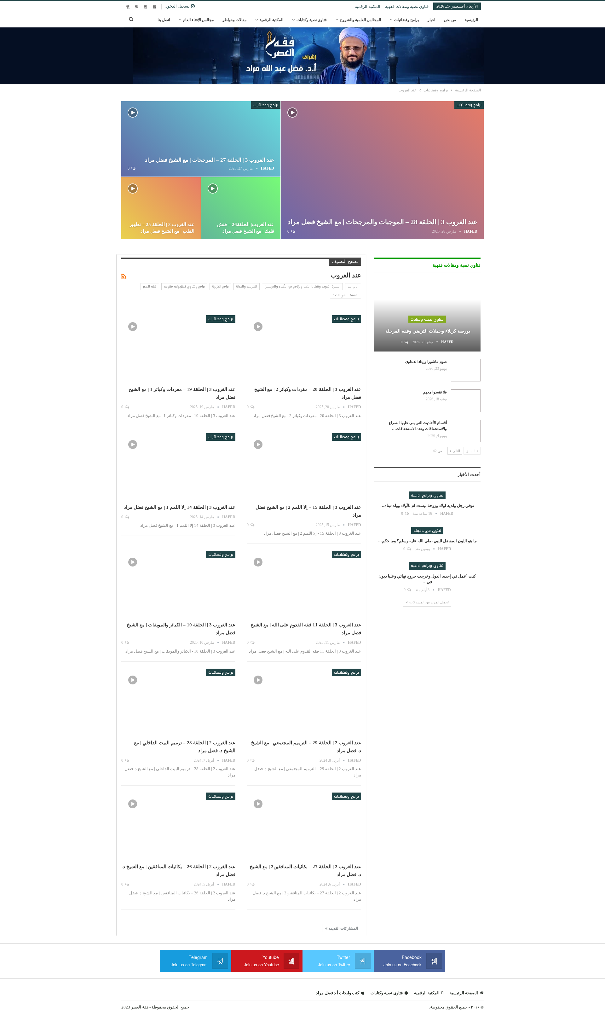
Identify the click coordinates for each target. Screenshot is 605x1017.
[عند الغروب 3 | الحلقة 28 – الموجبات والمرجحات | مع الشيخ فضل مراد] (382, 170)
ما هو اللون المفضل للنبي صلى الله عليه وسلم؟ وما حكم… (427, 540)
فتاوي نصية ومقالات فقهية (407, 6)
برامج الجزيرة (220, 286)
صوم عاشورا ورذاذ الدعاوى (426, 361)
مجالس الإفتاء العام (198, 20)
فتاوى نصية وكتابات (312, 20)
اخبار (431, 20)
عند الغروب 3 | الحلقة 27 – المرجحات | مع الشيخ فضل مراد (209, 160)
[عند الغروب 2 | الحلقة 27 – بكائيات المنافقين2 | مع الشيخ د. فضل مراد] (304, 826)
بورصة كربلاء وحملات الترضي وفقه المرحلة (427, 331)
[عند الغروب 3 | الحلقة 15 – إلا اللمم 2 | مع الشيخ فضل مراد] (304, 466)
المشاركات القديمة (342, 928)
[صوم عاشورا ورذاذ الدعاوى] (465, 370)
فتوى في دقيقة (427, 530)
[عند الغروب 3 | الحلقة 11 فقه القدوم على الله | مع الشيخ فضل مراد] (304, 584)
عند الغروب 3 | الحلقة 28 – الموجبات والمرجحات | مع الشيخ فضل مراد (382, 222)
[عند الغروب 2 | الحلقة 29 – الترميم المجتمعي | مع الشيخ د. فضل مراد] (304, 702)
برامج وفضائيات (406, 20)
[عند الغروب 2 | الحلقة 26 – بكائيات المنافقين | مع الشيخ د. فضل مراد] (178, 826)
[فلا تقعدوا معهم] (465, 401)
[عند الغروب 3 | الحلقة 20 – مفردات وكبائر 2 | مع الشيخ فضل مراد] (304, 348)
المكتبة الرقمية (367, 6)
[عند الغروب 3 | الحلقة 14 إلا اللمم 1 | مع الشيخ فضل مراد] (178, 466)
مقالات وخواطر (234, 20)
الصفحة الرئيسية (464, 993)
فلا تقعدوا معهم (435, 392)
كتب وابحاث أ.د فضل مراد (337, 993)
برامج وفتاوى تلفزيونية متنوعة (184, 286)
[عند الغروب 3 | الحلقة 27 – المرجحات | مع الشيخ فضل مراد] (201, 139)
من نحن (450, 20)
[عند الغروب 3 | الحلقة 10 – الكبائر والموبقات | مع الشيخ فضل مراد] (178, 584)
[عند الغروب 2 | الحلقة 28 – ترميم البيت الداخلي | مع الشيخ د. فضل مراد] (178, 702)
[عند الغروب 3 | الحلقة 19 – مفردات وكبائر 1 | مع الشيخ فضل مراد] (178, 348)
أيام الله (353, 286)
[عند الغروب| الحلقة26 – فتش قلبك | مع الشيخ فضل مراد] (241, 208)
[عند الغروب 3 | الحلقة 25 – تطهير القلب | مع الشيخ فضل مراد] (161, 208)
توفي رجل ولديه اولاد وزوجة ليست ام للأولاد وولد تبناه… (427, 505)
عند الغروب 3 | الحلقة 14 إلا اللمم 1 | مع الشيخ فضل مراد (179, 507)
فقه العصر (150, 286)
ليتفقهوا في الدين (345, 295)
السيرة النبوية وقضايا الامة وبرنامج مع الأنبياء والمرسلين (302, 286)
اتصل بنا (164, 20)
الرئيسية (471, 20)
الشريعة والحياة (246, 286)
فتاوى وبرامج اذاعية (427, 495)
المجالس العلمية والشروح (360, 20)
